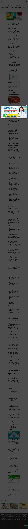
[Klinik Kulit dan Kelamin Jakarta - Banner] (14, 112)
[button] (14, 264)
